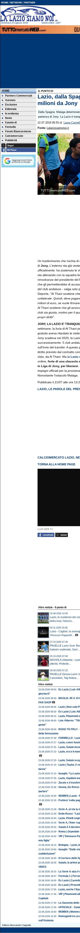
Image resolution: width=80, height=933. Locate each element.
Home (6, 90)
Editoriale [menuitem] (11, 109)
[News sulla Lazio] (29, 13)
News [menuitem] (8, 118)
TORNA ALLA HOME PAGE (56, 464)
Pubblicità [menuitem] (11, 140)
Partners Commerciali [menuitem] (18, 95)
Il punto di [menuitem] (11, 122)
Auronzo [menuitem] (10, 100)
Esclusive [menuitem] (11, 104)
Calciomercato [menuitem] (14, 135)
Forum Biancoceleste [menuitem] (18, 131)
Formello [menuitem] (10, 126)
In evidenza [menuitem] (12, 113)
